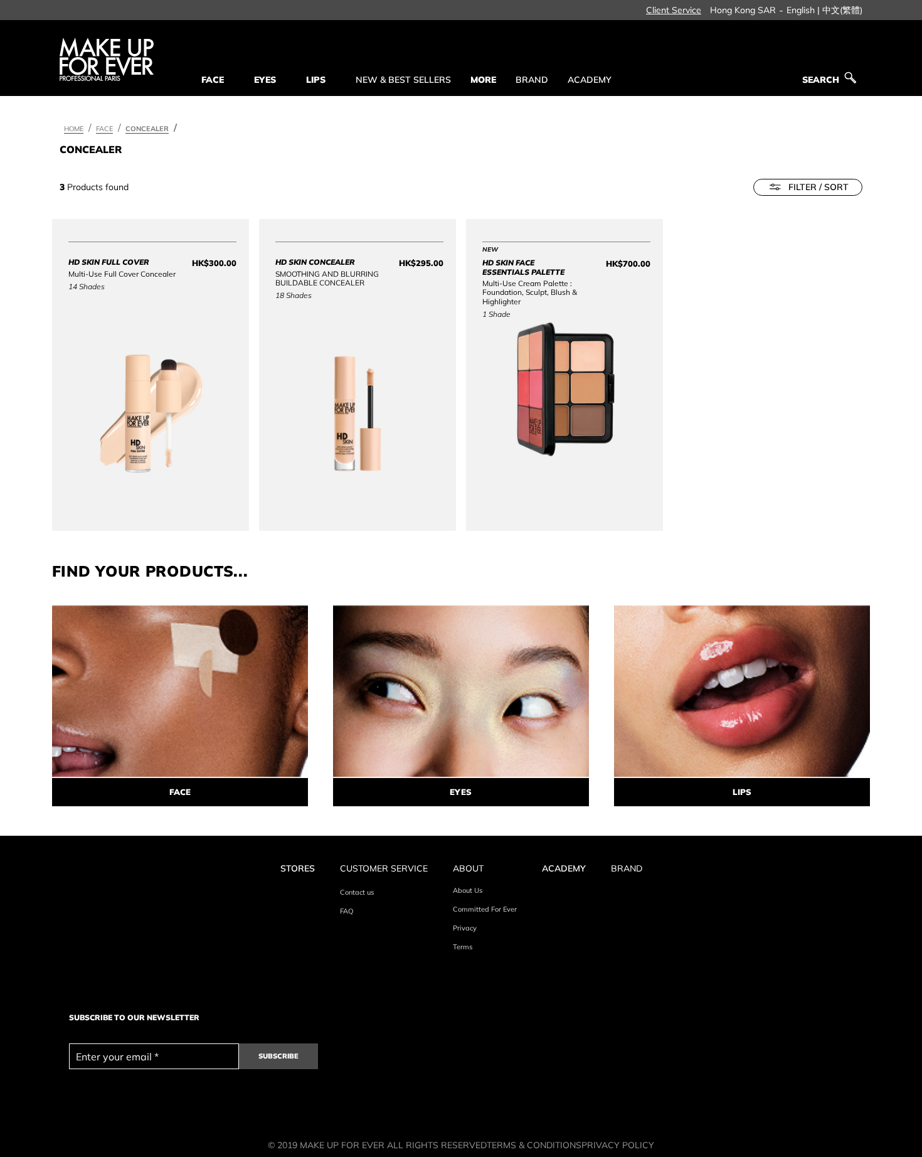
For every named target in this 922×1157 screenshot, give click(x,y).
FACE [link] (212, 79)
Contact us (357, 892)
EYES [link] (265, 79)
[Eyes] (461, 691)
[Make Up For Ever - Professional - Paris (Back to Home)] (107, 59)
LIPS (742, 792)
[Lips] (742, 691)
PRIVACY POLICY (617, 1145)
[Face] (180, 691)
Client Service (673, 10)
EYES (461, 792)
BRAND (532, 79)
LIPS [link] (316, 79)
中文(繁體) (842, 10)
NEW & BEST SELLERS (403, 79)
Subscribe (278, 1056)
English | (803, 10)
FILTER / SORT (818, 187)
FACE (180, 792)
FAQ (346, 911)
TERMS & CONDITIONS (534, 1145)
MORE (483, 79)
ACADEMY (590, 79)
